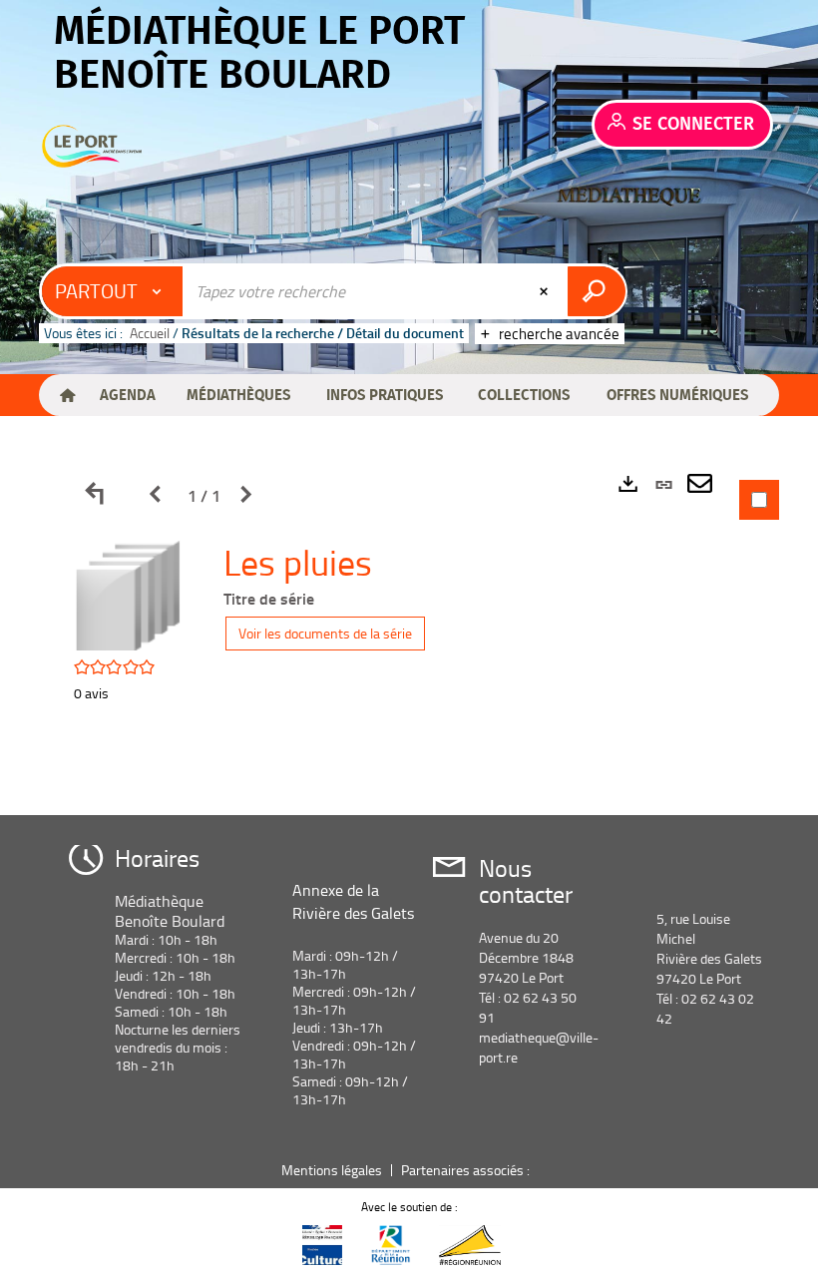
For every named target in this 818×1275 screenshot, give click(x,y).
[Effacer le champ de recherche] (546, 291)
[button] (127, 395)
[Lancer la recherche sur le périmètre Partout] (596, 291)
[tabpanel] (409, 627)
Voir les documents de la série (325, 633)
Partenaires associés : (467, 1169)
